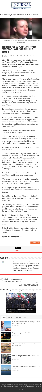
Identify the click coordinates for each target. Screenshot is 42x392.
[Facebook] (20, 389)
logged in (20, 291)
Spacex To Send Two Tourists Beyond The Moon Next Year (13, 280)
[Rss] (19, 389)
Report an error (35, 242)
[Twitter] (23, 389)
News (5, 55)
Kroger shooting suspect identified (21, 333)
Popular (10, 317)
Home (3, 14)
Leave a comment (30, 55)
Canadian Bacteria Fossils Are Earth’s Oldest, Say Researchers (28, 284)
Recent (3, 317)
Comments (18, 317)
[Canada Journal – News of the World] (21, 5)
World (8, 14)
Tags (24, 317)
